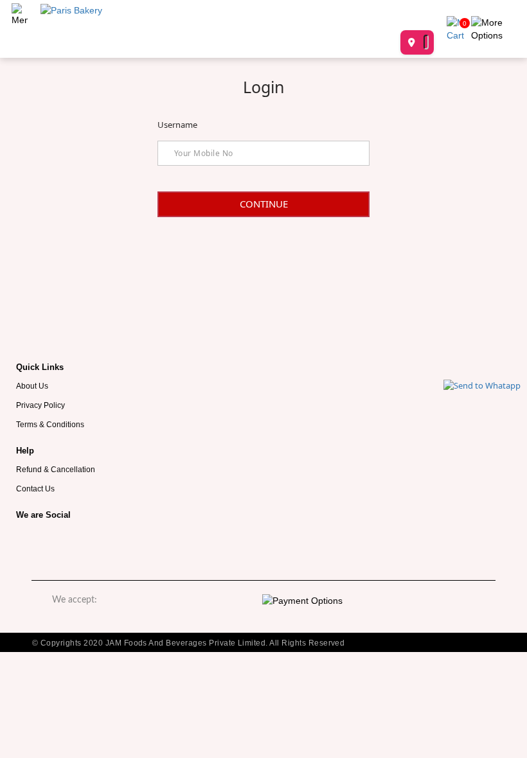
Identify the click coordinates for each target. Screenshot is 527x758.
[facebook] (32, 544)
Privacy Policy (40, 405)
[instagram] (71, 544)
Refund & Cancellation (55, 469)
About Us (32, 386)
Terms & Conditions (50, 424)
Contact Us (35, 488)
